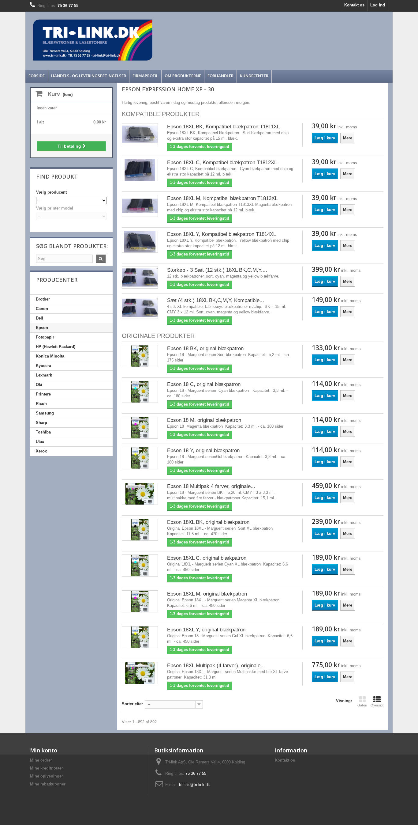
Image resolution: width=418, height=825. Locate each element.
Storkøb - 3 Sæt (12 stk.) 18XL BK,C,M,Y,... (217, 270)
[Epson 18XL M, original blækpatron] (140, 601)
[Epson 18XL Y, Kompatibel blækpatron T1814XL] (140, 241)
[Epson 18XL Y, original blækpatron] (140, 637)
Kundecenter (254, 75)
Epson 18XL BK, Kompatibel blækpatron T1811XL (223, 127)
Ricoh (41, 403)
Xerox (41, 451)
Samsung (45, 413)
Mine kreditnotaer (46, 768)
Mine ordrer (41, 760)
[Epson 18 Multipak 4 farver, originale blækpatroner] (140, 493)
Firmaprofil (145, 75)
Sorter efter (132, 704)
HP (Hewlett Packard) (55, 346)
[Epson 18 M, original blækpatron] (140, 427)
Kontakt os (354, 5)
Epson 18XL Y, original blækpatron (206, 630)
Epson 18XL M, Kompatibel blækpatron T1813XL (222, 198)
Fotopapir (45, 337)
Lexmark (44, 375)
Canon (42, 308)
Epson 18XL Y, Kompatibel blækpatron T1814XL (221, 234)
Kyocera (43, 365)
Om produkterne (183, 75)
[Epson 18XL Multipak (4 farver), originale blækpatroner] (140, 672)
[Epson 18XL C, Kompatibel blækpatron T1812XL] (140, 169)
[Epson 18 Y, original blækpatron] (140, 457)
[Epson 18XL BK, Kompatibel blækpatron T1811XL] (140, 134)
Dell (39, 318)
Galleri (362, 705)
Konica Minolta (50, 356)
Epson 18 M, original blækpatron (204, 420)
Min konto (43, 750)
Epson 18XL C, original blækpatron (206, 558)
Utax (40, 441)
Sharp (41, 422)
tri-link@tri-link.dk (194, 784)
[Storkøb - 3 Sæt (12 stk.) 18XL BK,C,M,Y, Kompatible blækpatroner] (140, 277)
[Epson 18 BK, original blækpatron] (140, 355)
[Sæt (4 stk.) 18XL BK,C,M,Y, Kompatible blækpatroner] (140, 307)
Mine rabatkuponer (47, 784)
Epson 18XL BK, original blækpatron (208, 522)
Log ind (377, 5)
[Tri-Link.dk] (163, 40)
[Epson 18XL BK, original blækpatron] (140, 529)
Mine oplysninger (46, 776)
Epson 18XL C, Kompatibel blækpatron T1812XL (222, 162)
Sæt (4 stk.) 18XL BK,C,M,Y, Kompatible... (215, 300)
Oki (39, 384)
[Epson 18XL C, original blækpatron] (140, 565)
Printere (43, 394)
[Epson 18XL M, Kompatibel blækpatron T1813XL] (140, 205)
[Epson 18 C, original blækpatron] (140, 391)
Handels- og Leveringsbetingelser (88, 75)
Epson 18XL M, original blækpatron (207, 594)
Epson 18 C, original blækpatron (204, 384)
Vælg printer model (54, 208)
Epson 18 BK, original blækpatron (205, 348)
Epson (42, 327)
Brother (43, 299)
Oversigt (377, 705)
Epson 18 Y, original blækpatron (203, 450)
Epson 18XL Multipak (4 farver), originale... (216, 665)
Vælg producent (51, 192)
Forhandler (220, 75)
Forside (36, 75)
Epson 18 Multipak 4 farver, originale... (211, 486)
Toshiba (43, 432)
